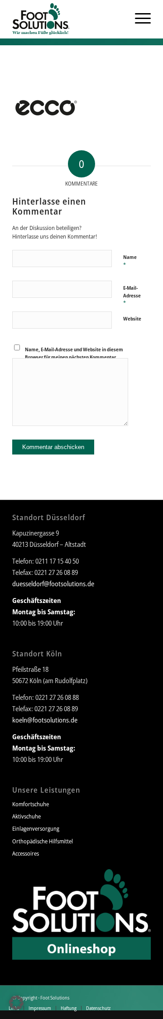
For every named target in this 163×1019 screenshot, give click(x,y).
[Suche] (119, 18)
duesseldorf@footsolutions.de (53, 583)
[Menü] (138, 18)
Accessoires (25, 853)
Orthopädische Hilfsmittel (42, 841)
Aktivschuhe (26, 816)
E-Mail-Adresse (132, 295)
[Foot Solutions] (67, 18)
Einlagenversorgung (35, 828)
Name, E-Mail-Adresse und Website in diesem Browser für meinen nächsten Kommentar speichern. (74, 357)
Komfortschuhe (30, 804)
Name (130, 261)
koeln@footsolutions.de (44, 719)
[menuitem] (119, 18)
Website (132, 318)
